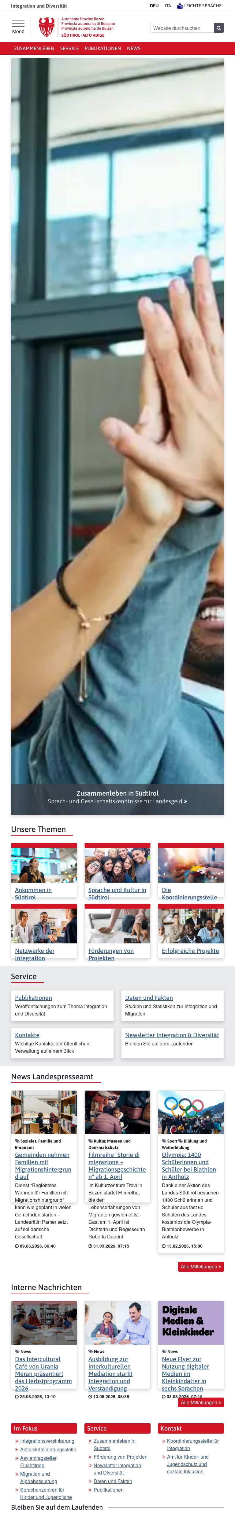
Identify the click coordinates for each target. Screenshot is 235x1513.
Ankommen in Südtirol (33, 893)
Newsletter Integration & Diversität (172, 1034)
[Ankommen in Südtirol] (44, 864)
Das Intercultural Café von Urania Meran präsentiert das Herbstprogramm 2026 (43, 1373)
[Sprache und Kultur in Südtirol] (117, 864)
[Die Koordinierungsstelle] (191, 864)
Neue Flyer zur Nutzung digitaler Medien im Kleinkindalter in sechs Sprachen (185, 1373)
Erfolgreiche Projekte (190, 950)
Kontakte (27, 1034)
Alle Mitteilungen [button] (199, 1266)
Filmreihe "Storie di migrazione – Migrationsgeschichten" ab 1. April (117, 1165)
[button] (117, 797)
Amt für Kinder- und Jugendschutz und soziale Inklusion (188, 1464)
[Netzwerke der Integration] (44, 925)
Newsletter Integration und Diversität (117, 1469)
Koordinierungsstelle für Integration (193, 1444)
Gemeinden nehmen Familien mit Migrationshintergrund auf (43, 1165)
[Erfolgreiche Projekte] (191, 925)
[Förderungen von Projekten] (117, 925)
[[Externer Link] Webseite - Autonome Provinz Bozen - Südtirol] (77, 27)
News (133, 48)
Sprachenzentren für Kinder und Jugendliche (46, 1493)
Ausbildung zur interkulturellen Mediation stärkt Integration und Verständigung (110, 1373)
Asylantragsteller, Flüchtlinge (39, 1461)
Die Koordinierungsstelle (189, 893)
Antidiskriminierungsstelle (48, 1449)
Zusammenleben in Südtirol (115, 1444)
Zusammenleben (34, 48)
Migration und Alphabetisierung (38, 1477)
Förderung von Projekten (120, 1456)
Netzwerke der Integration (34, 954)
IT (168, 5)
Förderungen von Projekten (111, 954)
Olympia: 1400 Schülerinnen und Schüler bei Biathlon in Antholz (189, 1165)
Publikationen (103, 48)
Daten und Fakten (149, 997)
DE (154, 5)
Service (69, 48)
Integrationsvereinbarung (47, 1440)
